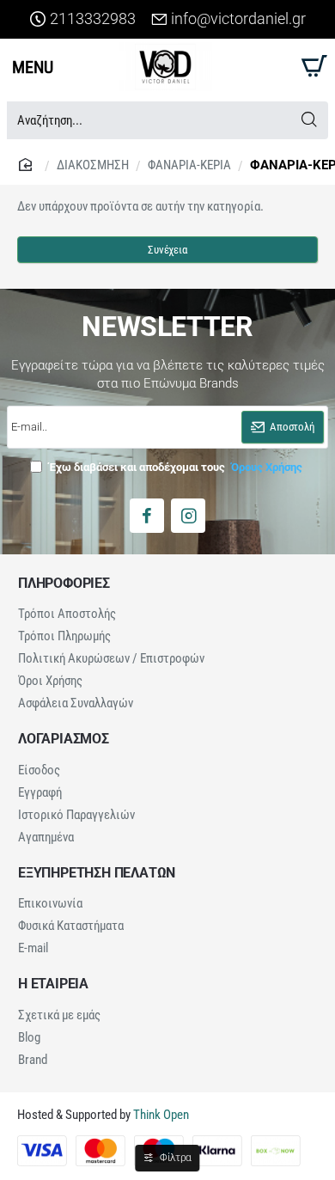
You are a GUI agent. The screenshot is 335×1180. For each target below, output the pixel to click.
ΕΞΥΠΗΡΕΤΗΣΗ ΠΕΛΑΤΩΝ (96, 873)
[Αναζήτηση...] (308, 120)
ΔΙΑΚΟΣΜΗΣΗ (93, 165)
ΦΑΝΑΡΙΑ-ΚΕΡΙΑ (189, 165)
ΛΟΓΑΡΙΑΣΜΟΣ (63, 739)
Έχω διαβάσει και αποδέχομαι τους (174, 467)
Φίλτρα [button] (176, 1158)
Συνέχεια (167, 249)
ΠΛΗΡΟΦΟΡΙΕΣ (64, 583)
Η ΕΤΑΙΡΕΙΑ (53, 984)
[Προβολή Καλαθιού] (311, 67)
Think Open (160, 1114)
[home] (27, 163)
